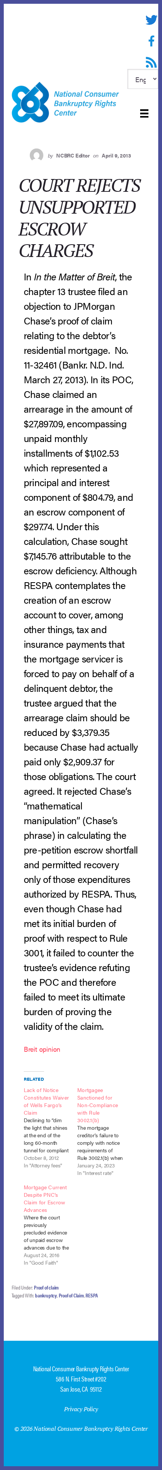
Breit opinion (42, 1049)
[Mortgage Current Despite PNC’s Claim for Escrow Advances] (50, 1224)
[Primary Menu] (144, 113)
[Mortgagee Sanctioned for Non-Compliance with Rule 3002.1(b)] (104, 1131)
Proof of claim (46, 1287)
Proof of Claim (71, 1295)
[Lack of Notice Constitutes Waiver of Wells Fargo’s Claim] (50, 1127)
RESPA (92, 1295)
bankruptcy (46, 1295)
